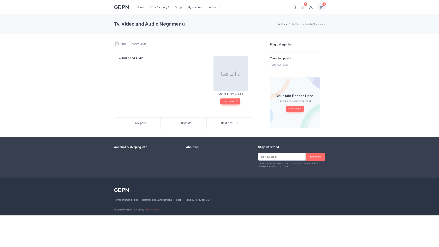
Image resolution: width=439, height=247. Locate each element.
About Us (215, 7)
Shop (178, 7)
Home (140, 7)
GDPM (122, 7)
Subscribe (315, 156)
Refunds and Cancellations (157, 199)
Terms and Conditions (126, 199)
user (123, 44)
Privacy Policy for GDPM (199, 199)
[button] (295, 7)
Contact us (295, 108)
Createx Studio (152, 210)
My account (195, 7)
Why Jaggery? (159, 7)
